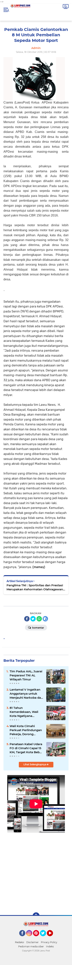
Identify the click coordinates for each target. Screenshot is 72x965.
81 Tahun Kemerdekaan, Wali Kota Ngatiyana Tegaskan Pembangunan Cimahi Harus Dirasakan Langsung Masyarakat (26, 712)
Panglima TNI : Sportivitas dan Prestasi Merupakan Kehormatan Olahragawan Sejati (35, 587)
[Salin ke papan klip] (45, 618)
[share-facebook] (27, 618)
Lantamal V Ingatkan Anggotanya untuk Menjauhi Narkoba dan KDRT (26, 694)
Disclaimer (32, 942)
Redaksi (19, 942)
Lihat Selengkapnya (35, 764)
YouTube (52, 938)
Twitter (45, 938)
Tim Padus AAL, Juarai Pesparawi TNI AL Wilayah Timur (26, 675)
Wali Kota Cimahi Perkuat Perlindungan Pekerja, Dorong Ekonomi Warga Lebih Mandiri (26, 730)
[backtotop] (36, 915)
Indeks (50, 946)
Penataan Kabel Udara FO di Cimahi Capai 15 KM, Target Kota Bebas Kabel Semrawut (26, 748)
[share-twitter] (33, 618)
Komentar (38, 627)
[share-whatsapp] (39, 618)
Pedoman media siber (31, 946)
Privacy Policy (49, 942)
